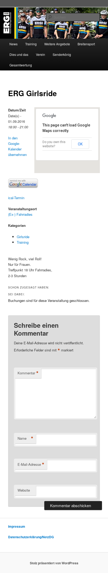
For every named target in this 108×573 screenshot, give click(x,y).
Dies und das (18, 54)
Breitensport (86, 44)
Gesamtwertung (20, 65)
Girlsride (23, 236)
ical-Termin (16, 197)
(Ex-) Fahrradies (20, 214)
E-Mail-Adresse (31, 464)
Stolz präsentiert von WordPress (54, 563)
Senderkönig (62, 54)
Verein (40, 54)
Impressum (16, 526)
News (13, 44)
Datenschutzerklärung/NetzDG (31, 537)
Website (24, 490)
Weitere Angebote (57, 44)
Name (25, 438)
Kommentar (28, 373)
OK (80, 144)
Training (31, 44)
